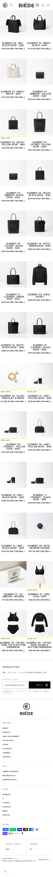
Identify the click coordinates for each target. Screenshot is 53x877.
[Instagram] (37, 5)
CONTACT (7, 757)
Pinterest (6, 815)
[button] (5, 5)
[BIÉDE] (26, 709)
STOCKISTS (7, 749)
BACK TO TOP (44, 859)
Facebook (7, 807)
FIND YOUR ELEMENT (11, 736)
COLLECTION (8, 740)
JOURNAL (6, 753)
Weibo (5, 811)
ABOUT (6, 728)
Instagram (7, 794)
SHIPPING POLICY (10, 780)
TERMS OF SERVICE (10, 771)
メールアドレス (10, 679)
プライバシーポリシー (27, 691)
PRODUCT (7, 732)
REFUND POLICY (9, 776)
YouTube (6, 803)
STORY (5, 744)
